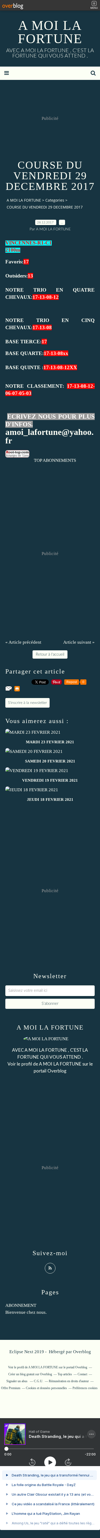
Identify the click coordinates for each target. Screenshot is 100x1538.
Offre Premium (10, 1388)
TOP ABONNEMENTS (55, 460)
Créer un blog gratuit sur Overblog (30, 1374)
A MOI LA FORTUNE (50, 32)
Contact (82, 1374)
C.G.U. (38, 1381)
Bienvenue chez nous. (26, 1312)
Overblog (82, 1351)
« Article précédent (23, 642)
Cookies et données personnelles (46, 1388)
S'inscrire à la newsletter (27, 703)
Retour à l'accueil (50, 654)
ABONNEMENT (20, 1305)
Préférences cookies (85, 1388)
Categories (54, 200)
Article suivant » (79, 642)
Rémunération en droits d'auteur (69, 1381)
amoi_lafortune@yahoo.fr (49, 436)
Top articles (65, 1374)
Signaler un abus (17, 1381)
